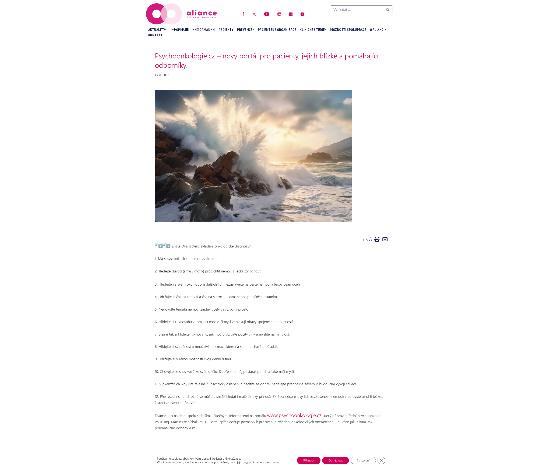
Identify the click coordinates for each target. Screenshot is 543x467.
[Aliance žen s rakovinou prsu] (181, 14)
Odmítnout (336, 460)
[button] (166, 29)
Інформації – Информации (193, 29)
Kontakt (155, 35)
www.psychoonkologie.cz (294, 415)
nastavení (273, 462)
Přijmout (308, 460)
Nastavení (363, 460)
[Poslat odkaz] (385, 239)
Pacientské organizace (277, 29)
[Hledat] (387, 10)
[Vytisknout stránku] (377, 239)
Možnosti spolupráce (348, 29)
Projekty (226, 29)
